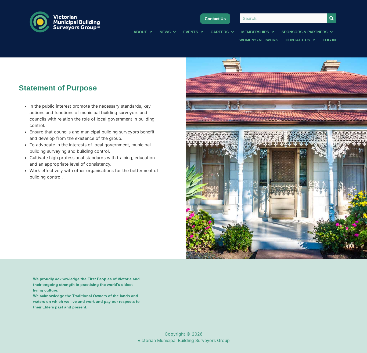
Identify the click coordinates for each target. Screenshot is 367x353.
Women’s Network (258, 40)
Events (190, 32)
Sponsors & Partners (305, 32)
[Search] (331, 18)
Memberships (255, 32)
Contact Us (298, 40)
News (165, 32)
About (140, 32)
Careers (220, 32)
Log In (329, 40)
